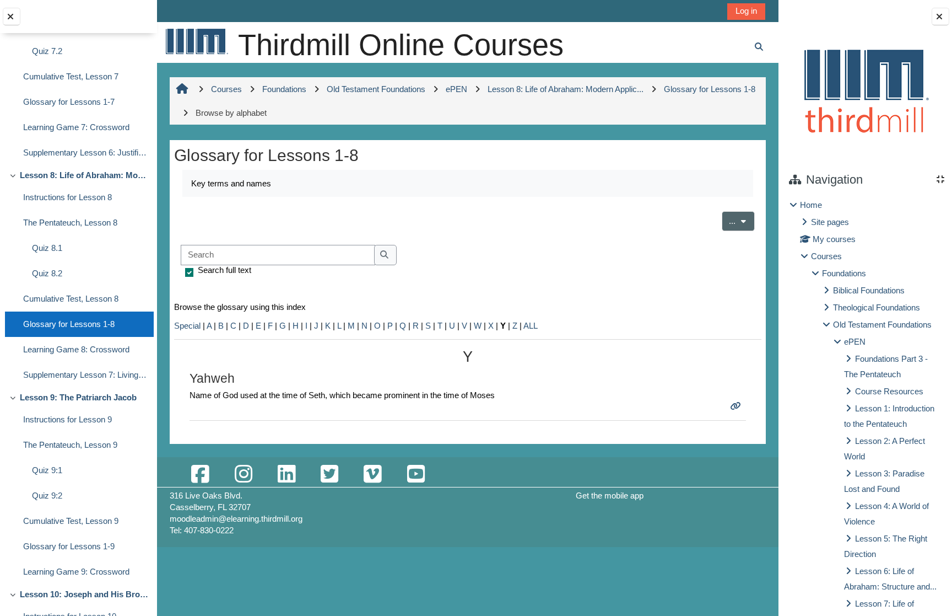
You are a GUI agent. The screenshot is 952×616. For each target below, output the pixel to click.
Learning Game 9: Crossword (76, 571)
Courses (826, 256)
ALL (530, 325)
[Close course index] (11, 16)
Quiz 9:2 (47, 495)
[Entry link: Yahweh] (737, 406)
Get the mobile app (609, 495)
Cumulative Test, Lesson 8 (70, 298)
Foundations (844, 273)
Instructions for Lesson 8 (67, 197)
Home (811, 205)
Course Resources (889, 391)
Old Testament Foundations (882, 324)
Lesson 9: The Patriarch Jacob (78, 397)
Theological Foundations (876, 307)
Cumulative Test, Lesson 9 (70, 521)
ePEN (855, 341)
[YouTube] (415, 474)
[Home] (196, 41)
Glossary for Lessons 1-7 (69, 101)
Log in (746, 10)
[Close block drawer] (940, 16)
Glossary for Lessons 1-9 (69, 546)
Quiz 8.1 (47, 248)
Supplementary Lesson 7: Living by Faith (85, 374)
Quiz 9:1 (47, 470)
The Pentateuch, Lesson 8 (70, 222)
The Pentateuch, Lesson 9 (70, 444)
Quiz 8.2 (47, 273)
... (742, 221)
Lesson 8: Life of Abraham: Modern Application (84, 175)
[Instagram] (243, 474)
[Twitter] (329, 474)
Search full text (224, 270)
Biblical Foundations (869, 290)
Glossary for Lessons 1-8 (69, 324)
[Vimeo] (372, 474)
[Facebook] (199, 474)
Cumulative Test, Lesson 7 (70, 76)
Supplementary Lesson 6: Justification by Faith (85, 152)
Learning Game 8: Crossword (76, 349)
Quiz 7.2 (47, 51)
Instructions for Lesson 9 (67, 419)
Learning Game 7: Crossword (76, 127)
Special (187, 325)
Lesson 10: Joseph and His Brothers (84, 594)
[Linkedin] (286, 474)
